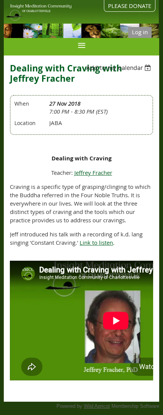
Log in (140, 32)
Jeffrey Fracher (93, 172)
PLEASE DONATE (129, 6)
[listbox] (119, 67)
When (21, 103)
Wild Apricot (97, 406)
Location (25, 123)
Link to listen (96, 242)
